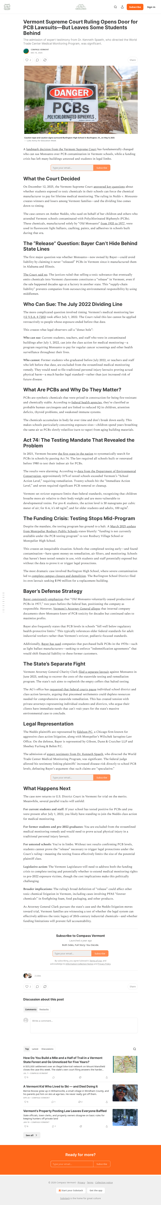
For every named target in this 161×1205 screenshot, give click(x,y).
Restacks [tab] (44, 1009)
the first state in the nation (75, 454)
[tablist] (36, 1009)
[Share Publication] (122, 7)
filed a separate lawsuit (94, 672)
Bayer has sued (51, 644)
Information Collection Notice (79, 963)
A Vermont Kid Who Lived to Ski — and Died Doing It (60, 1086)
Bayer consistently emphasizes (43, 599)
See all (29, 1135)
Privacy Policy (104, 963)
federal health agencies (86, 402)
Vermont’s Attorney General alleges (76, 608)
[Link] (18, 178)
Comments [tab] (30, 1009)
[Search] (115, 7)
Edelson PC (84, 732)
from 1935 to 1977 (113, 223)
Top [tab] (27, 1049)
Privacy (81, 1182)
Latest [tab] (35, 1049)
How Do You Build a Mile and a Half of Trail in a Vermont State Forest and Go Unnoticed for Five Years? (62, 1060)
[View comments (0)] (37, 60)
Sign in (151, 7)
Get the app (96, 1190)
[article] (80, 1068)
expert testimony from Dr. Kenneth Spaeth (75, 754)
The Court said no (35, 274)
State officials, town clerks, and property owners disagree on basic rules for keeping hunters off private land (64, 1117)
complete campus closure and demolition (59, 576)
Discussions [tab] (47, 1049)
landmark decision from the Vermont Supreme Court (61, 149)
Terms (90, 1182)
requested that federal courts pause (73, 689)
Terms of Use (96, 960)
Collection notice (104, 1182)
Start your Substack (72, 1190)
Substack (65, 1198)
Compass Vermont (40, 49)
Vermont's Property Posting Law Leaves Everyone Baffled (65, 1111)
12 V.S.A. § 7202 (34, 317)
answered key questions (109, 186)
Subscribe (135, 7)
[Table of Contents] (3, 602)
